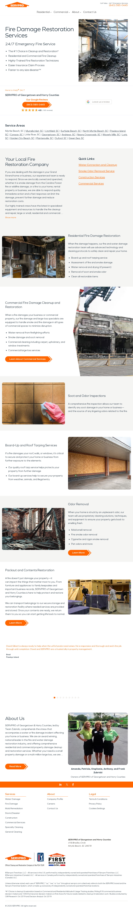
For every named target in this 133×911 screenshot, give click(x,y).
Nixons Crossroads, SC (89, 134)
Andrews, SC (68, 134)
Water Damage (12, 799)
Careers (51, 804)
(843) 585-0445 (118, 5)
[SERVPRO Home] (17, 4)
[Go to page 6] (69, 697)
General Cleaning (13, 832)
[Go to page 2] (57, 697)
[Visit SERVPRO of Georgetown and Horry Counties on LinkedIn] (60, 784)
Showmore (10, 217)
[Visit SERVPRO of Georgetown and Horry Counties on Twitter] (67, 785)
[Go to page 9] (78, 697)
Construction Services (92, 177)
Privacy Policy (95, 804)
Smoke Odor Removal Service (97, 171)
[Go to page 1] (54, 697)
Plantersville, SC (44, 138)
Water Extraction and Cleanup (98, 164)
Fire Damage (11, 804)
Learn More (78, 552)
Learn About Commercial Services (27, 359)
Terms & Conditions (98, 799)
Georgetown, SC (51, 134)
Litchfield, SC (52, 131)
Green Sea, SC (76, 138)
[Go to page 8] (75, 697)
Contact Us (89, 12)
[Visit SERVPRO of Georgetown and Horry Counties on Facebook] (73, 784)
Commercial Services (91, 183)
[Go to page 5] (66, 697)
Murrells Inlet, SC (34, 131)
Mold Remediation (14, 808)
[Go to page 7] (72, 697)
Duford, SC (61, 138)
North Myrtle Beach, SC (95, 131)
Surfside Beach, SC (71, 131)
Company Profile (55, 799)
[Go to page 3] (60, 697)
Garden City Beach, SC (22, 138)
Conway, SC (16, 134)
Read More (15, 766)
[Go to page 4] (63, 697)
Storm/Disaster (12, 813)
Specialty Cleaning (14, 827)
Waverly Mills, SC (111, 134)
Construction (11, 818)
